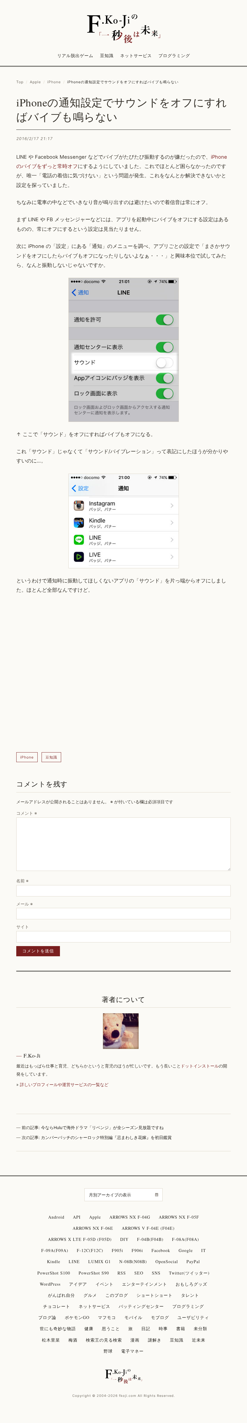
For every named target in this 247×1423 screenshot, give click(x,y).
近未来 (198, 1340)
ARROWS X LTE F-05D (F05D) (80, 1239)
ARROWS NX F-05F (179, 1217)
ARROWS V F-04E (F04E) (148, 1228)
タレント (190, 1295)
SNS (156, 1273)
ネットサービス (136, 55)
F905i (117, 1250)
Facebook (161, 1250)
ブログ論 (47, 1317)
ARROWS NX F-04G (129, 1217)
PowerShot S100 (53, 1273)
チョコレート (56, 1306)
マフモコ (107, 1317)
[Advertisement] (123, 673)
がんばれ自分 (61, 1295)
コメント (26, 813)
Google (186, 1250)
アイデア (78, 1284)
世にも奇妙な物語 (58, 1328)
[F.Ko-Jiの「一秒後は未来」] (123, 29)
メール (24, 903)
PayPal (193, 1261)
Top (19, 82)
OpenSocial (166, 1261)
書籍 (180, 1328)
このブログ (116, 1295)
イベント (104, 1284)
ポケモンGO (77, 1317)
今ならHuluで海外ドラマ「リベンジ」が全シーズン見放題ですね (102, 1127)
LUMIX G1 (99, 1261)
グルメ (90, 1295)
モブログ (160, 1317)
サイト (22, 926)
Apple (35, 82)
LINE (74, 1261)
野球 (108, 1351)
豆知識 (107, 55)
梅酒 (72, 1340)
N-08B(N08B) (133, 1261)
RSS (121, 1273)
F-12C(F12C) (90, 1250)
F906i (137, 1250)
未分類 (200, 1328)
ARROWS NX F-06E (93, 1228)
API (77, 1217)
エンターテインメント (144, 1284)
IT (203, 1250)
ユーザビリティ (193, 1317)
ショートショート (154, 1295)
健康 (88, 1328)
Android (56, 1217)
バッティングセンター (141, 1306)
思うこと (111, 1328)
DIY (124, 1239)
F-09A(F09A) (54, 1250)
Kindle (53, 1261)
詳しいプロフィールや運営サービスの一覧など (64, 1084)
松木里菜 (51, 1340)
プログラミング (174, 55)
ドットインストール (200, 1065)
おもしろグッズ (191, 1284)
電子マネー (132, 1351)
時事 (163, 1328)
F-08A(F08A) (185, 1239)
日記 (145, 1328)
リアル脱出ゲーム (75, 55)
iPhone (54, 82)
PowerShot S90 (94, 1273)
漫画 (134, 1340)
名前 (22, 880)
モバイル (133, 1317)
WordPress (50, 1284)
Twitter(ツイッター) (189, 1273)
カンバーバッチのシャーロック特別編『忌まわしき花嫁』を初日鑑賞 (106, 1137)
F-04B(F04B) (150, 1239)
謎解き (154, 1340)
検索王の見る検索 (104, 1340)
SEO (138, 1273)
